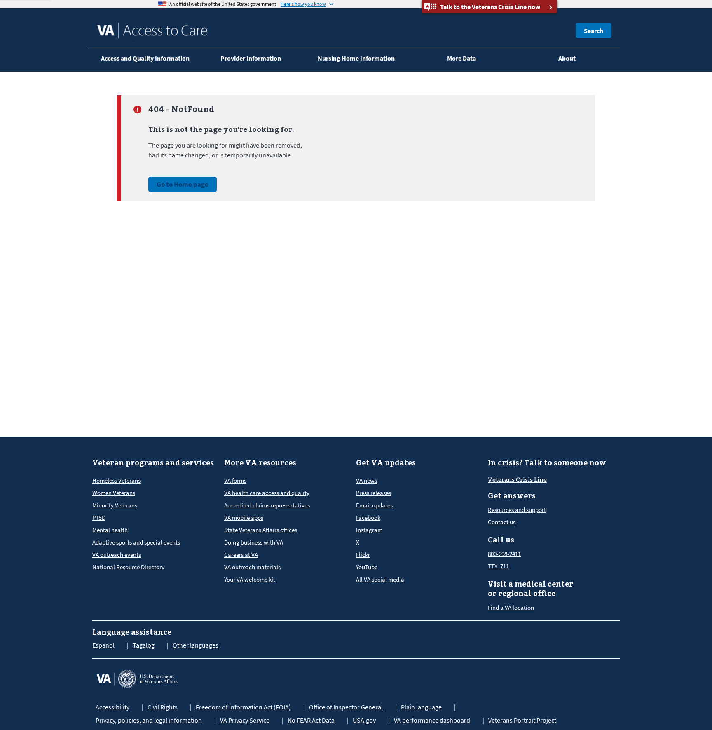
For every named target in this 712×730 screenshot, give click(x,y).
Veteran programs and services (153, 462)
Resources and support (517, 510)
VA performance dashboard (432, 720)
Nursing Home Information (356, 58)
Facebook (368, 517)
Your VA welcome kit (249, 579)
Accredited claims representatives (267, 505)
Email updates (374, 505)
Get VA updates (386, 462)
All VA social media (380, 579)
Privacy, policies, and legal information (149, 720)
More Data (461, 58)
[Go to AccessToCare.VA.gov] (137, 678)
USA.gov (364, 720)
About (567, 58)
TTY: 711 (498, 566)
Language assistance (131, 632)
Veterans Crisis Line (517, 480)
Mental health (110, 530)
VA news (366, 480)
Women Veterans (113, 493)
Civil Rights (163, 707)
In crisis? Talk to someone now (547, 462)
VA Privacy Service (244, 720)
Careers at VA (241, 555)
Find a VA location (511, 607)
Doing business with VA (253, 542)
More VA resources (260, 462)
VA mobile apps (243, 517)
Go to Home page (182, 184)
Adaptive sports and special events (136, 542)
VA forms (235, 480)
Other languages (195, 645)
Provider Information (250, 58)
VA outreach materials (252, 567)
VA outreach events (116, 555)
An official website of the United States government (222, 4)
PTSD (98, 517)
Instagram (369, 530)
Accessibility (112, 707)
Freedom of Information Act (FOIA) (243, 707)
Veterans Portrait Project (522, 720)
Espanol (103, 645)
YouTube (366, 567)
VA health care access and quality (266, 493)
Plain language (421, 707)
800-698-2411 (504, 554)
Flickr (363, 555)
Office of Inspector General (346, 707)
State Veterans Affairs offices (260, 530)
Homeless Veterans (116, 480)
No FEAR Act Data (311, 720)
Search (593, 30)
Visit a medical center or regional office (530, 588)
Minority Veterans (114, 505)
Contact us (501, 522)
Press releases (373, 493)
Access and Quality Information (145, 58)
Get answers (512, 495)
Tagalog (144, 645)
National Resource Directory (128, 567)
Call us (501, 540)
